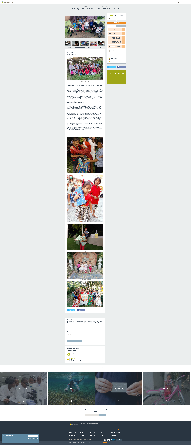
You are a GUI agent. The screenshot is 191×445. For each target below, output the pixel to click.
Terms (114, 443)
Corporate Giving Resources (115, 432)
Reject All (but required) (33, 438)
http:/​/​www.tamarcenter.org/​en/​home (77, 354)
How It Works (103, 430)
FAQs (101, 433)
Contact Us (102, 435)
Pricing (117, 443)
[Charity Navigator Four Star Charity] (105, 440)
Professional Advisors (73, 433)
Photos (90, 47)
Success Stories (113, 435)
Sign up (74, 341)
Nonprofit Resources (114, 430)
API (119, 443)
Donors (71, 429)
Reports (80, 47)
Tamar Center (96, 10)
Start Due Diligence (83, 430)
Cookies (111, 443)
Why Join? (81, 432)
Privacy (108, 443)
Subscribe (102, 415)
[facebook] (111, 424)
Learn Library (115, 429)
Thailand (95, 6)
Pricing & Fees (82, 435)
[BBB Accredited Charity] (113, 440)
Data (121, 443)
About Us (103, 429)
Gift (165, 2)
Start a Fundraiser (117, 79)
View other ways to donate (120, 51)
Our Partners (92, 432)
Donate (38, 2)
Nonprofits (138, 2)
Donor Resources (114, 433)
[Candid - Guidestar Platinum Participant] (109, 440)
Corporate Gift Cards (93, 433)
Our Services (92, 430)
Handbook (81, 433)
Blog (157, 2)
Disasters (152, 2)
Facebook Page (73, 355)
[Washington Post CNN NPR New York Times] (82, 439)
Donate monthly (122, 25)
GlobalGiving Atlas (93, 435)
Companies (145, 2)
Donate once (111, 25)
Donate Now (116, 22)
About (132, 2)
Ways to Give (71, 430)
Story (69, 47)
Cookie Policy (10, 438)
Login (182, 2)
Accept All (33, 436)
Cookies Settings (33, 440)
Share (100, 47)
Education (86, 6)
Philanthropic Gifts (72, 432)
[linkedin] (118, 424)
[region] (20, 438)
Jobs (101, 432)
